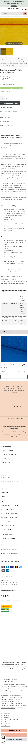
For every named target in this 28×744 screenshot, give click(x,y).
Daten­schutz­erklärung (8, 707)
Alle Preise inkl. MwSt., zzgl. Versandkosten (12, 680)
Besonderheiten (6, 121)
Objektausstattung (7, 485)
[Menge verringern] (9, 98)
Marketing (7, 717)
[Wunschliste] (5, 9)
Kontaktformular (15, 406)
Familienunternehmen (10, 546)
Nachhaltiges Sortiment (11, 542)
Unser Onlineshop (7, 450)
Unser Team (5, 458)
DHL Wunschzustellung (11, 719)
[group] (13, 349)
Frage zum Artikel (6, 125)
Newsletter (5, 496)
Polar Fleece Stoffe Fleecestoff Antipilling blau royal (13, 366)
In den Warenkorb (11, 103)
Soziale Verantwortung (11, 553)
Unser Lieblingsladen (8, 454)
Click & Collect (6, 477)
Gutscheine (5, 492)
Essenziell (7, 713)
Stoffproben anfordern (9, 489)
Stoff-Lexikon (5, 521)
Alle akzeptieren (14, 730)
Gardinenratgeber (7, 525)
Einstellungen (5, 726)
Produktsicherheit (7, 129)
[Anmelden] (22, 9)
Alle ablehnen (14, 735)
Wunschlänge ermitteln (9, 505)
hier (22, 263)
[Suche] (25, 13)
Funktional (7, 723)
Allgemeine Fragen (7, 509)
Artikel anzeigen (14, 377)
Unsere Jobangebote (8, 470)
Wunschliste (8, 107)
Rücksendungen (6, 529)
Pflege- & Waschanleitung (10, 513)
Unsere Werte (5, 466)
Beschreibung (5, 117)
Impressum (4, 710)
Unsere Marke (5, 462)
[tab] (5, 118)
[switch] (3, 742)
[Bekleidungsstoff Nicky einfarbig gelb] (4, 51)
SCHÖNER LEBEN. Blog (15, 418)
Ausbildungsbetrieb (10, 550)
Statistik (6, 715)
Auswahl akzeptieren (14, 739)
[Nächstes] (26, 32)
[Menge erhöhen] (6, 98)
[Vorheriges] (1, 32)
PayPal (6, 721)
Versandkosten (13, 111)
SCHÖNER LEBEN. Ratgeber (9, 517)
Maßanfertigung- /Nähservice (11, 481)
